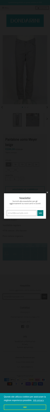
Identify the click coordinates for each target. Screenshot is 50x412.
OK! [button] (25, 407)
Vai (40, 213)
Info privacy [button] (38, 400)
